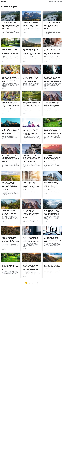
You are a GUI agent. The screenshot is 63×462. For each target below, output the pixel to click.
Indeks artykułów (52, 1)
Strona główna (59, 1)
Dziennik (3, 1)
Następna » (35, 282)
